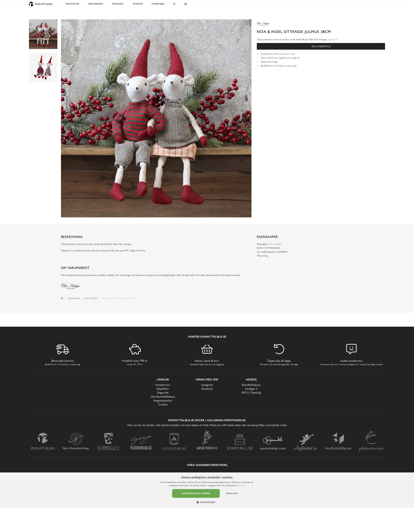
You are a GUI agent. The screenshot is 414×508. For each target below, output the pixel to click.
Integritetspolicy (162, 400)
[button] (207, 502)
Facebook (207, 388)
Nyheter (138, 4)
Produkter (72, 4)
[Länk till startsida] (62, 298)
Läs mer (241, 485)
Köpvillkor (163, 388)
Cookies (163, 404)
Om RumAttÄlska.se (163, 396)
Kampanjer (158, 4)
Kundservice (163, 384)
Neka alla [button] (232, 493)
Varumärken (95, 4)
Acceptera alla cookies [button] (196, 493)
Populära (118, 4)
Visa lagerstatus (320, 46)
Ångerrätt (163, 392)
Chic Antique (275, 244)
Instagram (207, 384)
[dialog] (207, 490)
